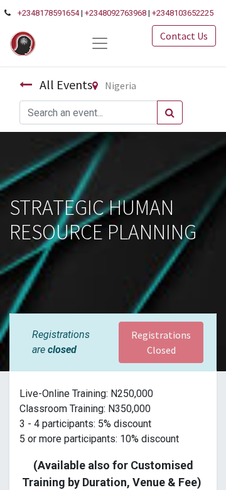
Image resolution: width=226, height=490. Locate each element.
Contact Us (184, 36)
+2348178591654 (48, 13)
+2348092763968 (115, 13)
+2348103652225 (182, 13)
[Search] (170, 112)
